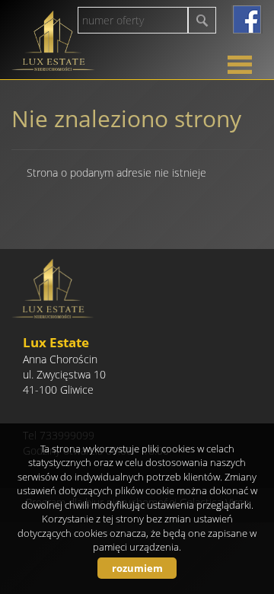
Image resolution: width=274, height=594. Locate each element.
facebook (247, 19)
